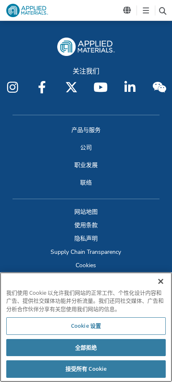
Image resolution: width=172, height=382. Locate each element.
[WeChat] (159, 87)
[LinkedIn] (130, 87)
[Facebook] (42, 87)
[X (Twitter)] (71, 87)
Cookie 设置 (86, 325)
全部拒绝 (86, 347)
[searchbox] (162, 10)
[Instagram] (12, 87)
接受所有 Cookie (86, 368)
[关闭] (161, 281)
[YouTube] (100, 87)
